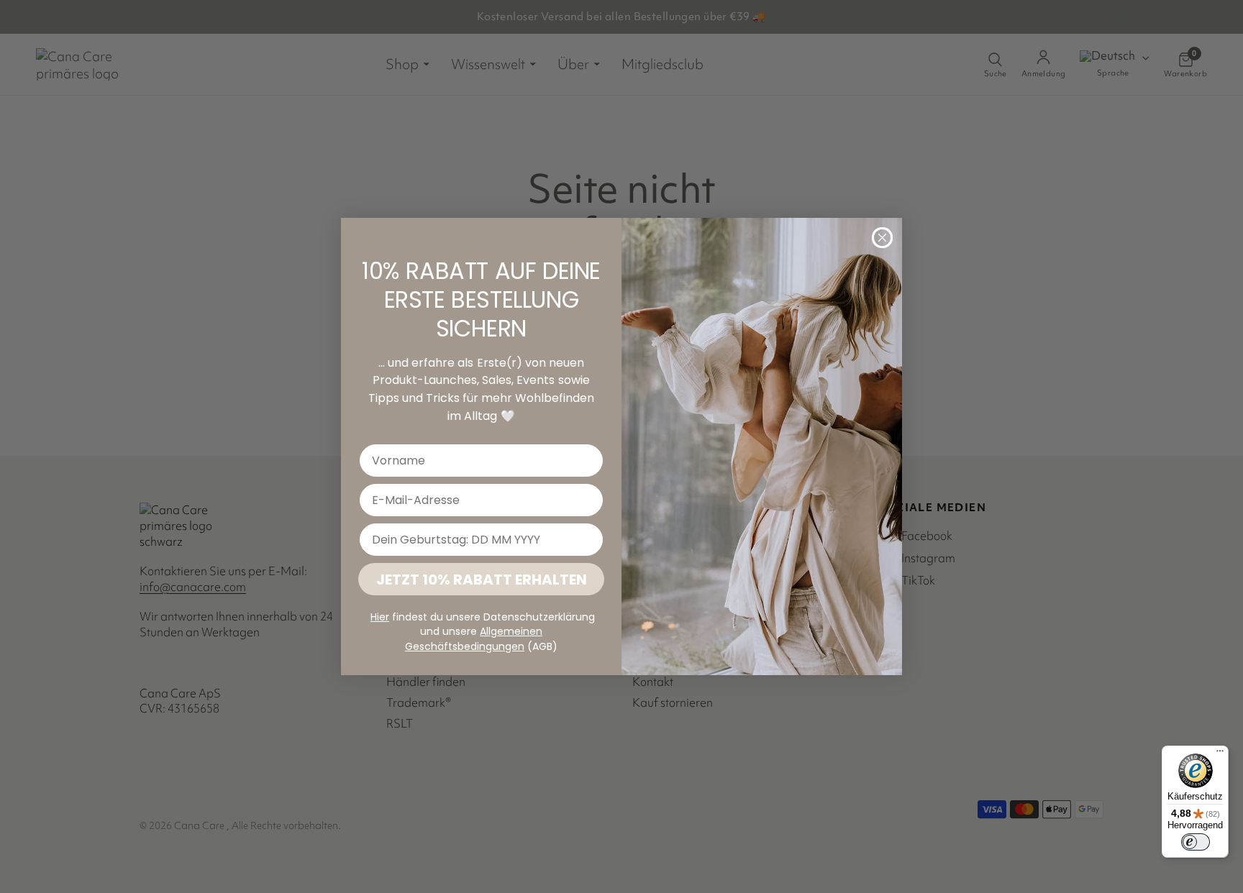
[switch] (1195, 842)
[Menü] (1220, 754)
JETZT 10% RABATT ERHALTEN (481, 579)
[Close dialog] (882, 238)
